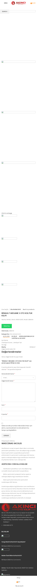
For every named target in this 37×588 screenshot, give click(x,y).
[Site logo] (18, 3)
